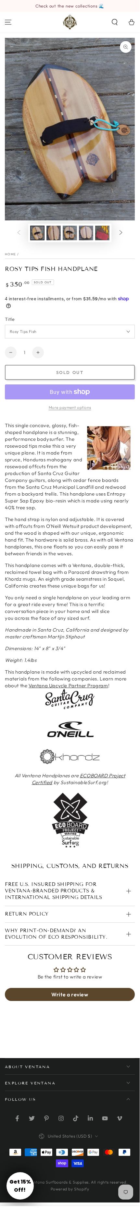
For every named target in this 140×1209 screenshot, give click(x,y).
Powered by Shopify (70, 1189)
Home (10, 254)
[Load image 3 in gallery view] (70, 233)
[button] (114, 22)
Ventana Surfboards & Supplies (59, 1182)
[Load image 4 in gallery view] (86, 233)
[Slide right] (121, 233)
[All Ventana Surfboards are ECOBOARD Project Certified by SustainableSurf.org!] (70, 847)
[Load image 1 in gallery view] (37, 233)
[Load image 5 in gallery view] (102, 233)
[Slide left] (19, 233)
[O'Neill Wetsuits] (70, 738)
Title (10, 319)
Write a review (69, 994)
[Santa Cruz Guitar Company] (70, 707)
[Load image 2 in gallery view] (53, 233)
